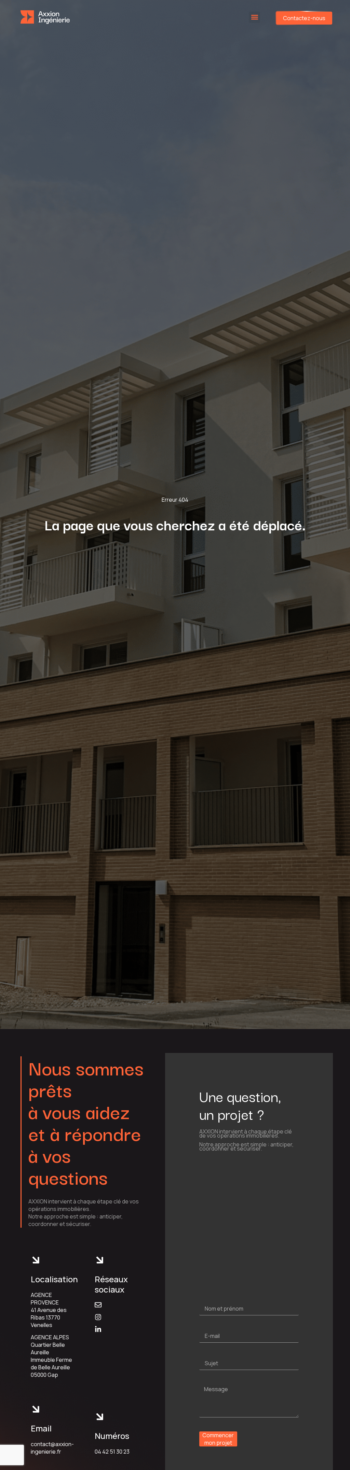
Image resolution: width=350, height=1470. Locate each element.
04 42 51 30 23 (112, 1451)
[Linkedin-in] (98, 1329)
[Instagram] (98, 1317)
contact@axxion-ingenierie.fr (52, 1447)
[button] (254, 17)
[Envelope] (98, 1304)
